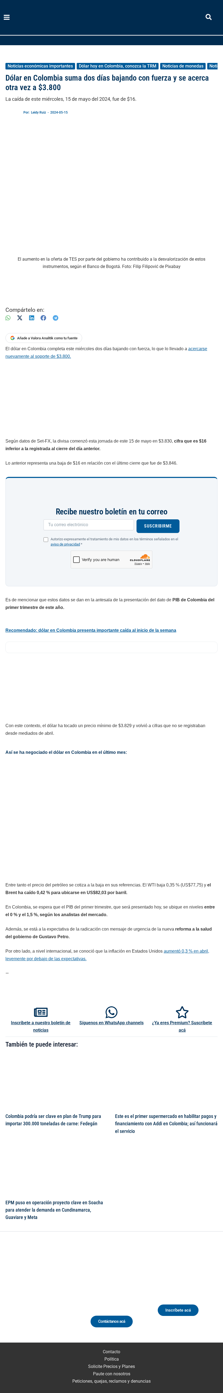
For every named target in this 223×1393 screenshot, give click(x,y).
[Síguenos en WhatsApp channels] (111, 1012)
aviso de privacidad (65, 544)
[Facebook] (43, 318)
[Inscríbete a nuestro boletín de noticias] (41, 1012)
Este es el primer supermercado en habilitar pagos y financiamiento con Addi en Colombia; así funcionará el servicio (166, 1123)
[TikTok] (47, 1295)
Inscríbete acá (178, 1310)
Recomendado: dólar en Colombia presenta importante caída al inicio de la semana (90, 630)
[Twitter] (16, 1295)
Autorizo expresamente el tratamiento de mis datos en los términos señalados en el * (114, 541)
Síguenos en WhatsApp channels (111, 1022)
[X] (20, 318)
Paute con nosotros (111, 1373)
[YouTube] (57, 1295)
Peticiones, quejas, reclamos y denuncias (111, 1381)
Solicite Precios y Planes (111, 1366)
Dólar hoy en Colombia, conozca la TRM (117, 66)
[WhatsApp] (7, 318)
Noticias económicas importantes (40, 66)
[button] (209, 18)
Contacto (111, 1351)
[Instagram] (36, 1295)
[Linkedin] (26, 1295)
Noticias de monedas (182, 66)
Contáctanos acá (111, 1321)
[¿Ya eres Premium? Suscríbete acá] (182, 1012)
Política (111, 1359)
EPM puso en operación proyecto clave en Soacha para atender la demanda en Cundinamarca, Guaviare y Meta (54, 1210)
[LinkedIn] (31, 318)
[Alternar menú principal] (7, 17)
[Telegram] (55, 318)
